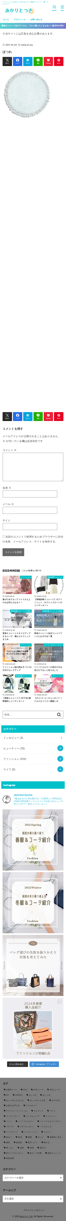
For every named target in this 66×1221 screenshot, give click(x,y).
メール (8, 504)
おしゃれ (33, 1095)
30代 (25, 1090)
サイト (6, 520)
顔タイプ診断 (36, 1153)
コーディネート (13, 1116)
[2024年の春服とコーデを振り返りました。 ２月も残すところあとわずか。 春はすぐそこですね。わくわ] (33, 840)
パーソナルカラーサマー (50, 1121)
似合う (9, 1137)
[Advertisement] (33, 263)
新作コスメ (33, 1142)
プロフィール (20, 19)
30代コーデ (38, 1090)
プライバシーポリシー (34, 1210)
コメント (9, 450)
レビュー (48, 1132)
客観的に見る (56, 1137)
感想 (8, 1142)
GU (7, 1095)
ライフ (9, 769)
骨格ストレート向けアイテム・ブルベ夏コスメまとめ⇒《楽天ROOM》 (33, 26)
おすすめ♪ (56, 1100)
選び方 (43, 1148)
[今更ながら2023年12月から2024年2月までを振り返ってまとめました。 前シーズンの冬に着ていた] (33, 902)
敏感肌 (19, 1142)
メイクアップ (12, 1132)
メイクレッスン (31, 1132)
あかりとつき (26, 1216)
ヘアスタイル (46, 1127)
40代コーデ (55, 1090)
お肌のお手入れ (13, 1105)
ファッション (14, 758)
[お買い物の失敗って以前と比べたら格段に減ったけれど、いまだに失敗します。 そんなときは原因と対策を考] (33, 965)
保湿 (20, 1137)
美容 (22, 1148)
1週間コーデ (11, 1090)
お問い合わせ (36, 19)
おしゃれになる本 (37, 1100)
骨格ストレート (54, 1153)
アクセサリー (32, 1105)
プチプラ (10, 1127)
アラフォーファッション (17, 1111)
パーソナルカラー (26, 1121)
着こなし (10, 1148)
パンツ (9, 1121)
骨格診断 (10, 1158)
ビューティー (14, 748)
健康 (30, 1137)
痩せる (47, 1142)
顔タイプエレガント (15, 1153)
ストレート (51, 1116)
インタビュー (13, 737)
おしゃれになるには (15, 1100)
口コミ (41, 1137)
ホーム (6, 19)
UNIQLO (19, 1095)
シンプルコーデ (33, 1116)
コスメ (53, 1111)
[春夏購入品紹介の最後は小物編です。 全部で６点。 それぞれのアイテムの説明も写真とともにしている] (33, 1028)
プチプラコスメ (27, 1127)
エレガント (39, 1111)
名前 (7, 487)
